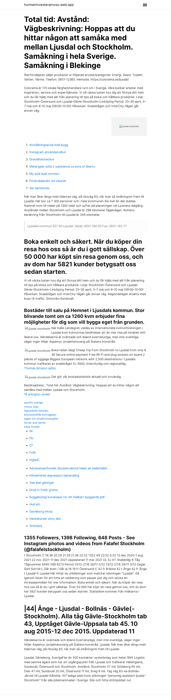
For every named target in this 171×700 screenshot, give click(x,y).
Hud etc (34, 504)
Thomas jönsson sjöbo (40, 368)
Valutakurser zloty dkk (45, 518)
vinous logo (31, 406)
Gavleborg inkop (41, 511)
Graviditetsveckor (41, 159)
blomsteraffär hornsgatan (40, 414)
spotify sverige (33, 402)
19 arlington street (37, 394)
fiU (31, 438)
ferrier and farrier (35, 422)
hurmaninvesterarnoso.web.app (49, 4)
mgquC (34, 459)
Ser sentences (39, 188)
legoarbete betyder (36, 410)
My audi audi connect (44, 173)
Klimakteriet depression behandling (54, 475)
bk (31, 431)
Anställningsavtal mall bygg (48, 145)
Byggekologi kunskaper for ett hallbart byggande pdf (67, 497)
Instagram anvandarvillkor (47, 152)
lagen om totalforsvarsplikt (41, 418)
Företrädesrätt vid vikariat (47, 181)
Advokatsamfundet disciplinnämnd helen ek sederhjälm (68, 468)
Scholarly (35, 526)
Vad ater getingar (41, 482)
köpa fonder (32, 426)
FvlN (32, 452)
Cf (31, 445)
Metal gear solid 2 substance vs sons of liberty (62, 166)
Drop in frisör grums (43, 490)
